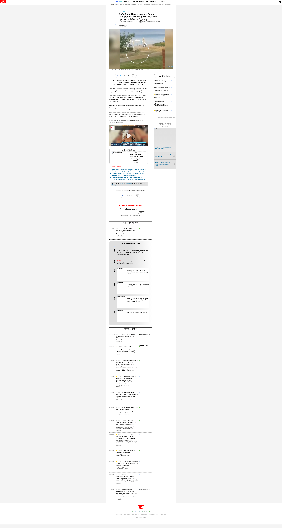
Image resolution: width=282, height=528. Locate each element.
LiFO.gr (121, 183)
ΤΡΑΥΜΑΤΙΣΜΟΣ (140, 190)
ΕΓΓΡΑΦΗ (142, 212)
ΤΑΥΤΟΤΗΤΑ (119, 514)
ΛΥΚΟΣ (133, 190)
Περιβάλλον (161, 4)
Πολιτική (122, 4)
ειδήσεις (114, 185)
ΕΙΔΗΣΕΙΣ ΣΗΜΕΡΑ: (116, 166)
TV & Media (140, 4)
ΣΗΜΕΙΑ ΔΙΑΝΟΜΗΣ (164, 515)
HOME (111, 7)
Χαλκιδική (126, 82)
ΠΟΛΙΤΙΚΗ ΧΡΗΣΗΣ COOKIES (151, 515)
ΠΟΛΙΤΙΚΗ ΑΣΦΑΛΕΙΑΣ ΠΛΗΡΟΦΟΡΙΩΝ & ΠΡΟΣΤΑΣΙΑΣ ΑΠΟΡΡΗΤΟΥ (128, 515)
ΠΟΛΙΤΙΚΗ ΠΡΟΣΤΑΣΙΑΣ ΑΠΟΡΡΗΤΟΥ (134, 215)
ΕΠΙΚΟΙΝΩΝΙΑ (127, 514)
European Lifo (168, 4)
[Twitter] (172, 66)
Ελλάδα (112, 4)
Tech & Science (147, 4)
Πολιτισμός (133, 4)
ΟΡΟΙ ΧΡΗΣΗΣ (122, 215)
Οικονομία (127, 4)
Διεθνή (117, 4)
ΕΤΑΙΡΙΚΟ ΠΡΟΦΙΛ (154, 514)
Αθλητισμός (154, 4)
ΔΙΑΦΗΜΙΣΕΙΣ (144, 514)
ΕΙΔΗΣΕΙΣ (115, 7)
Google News (129, 183)
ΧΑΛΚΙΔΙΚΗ (127, 190)
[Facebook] (169, 66)
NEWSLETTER (135, 514)
